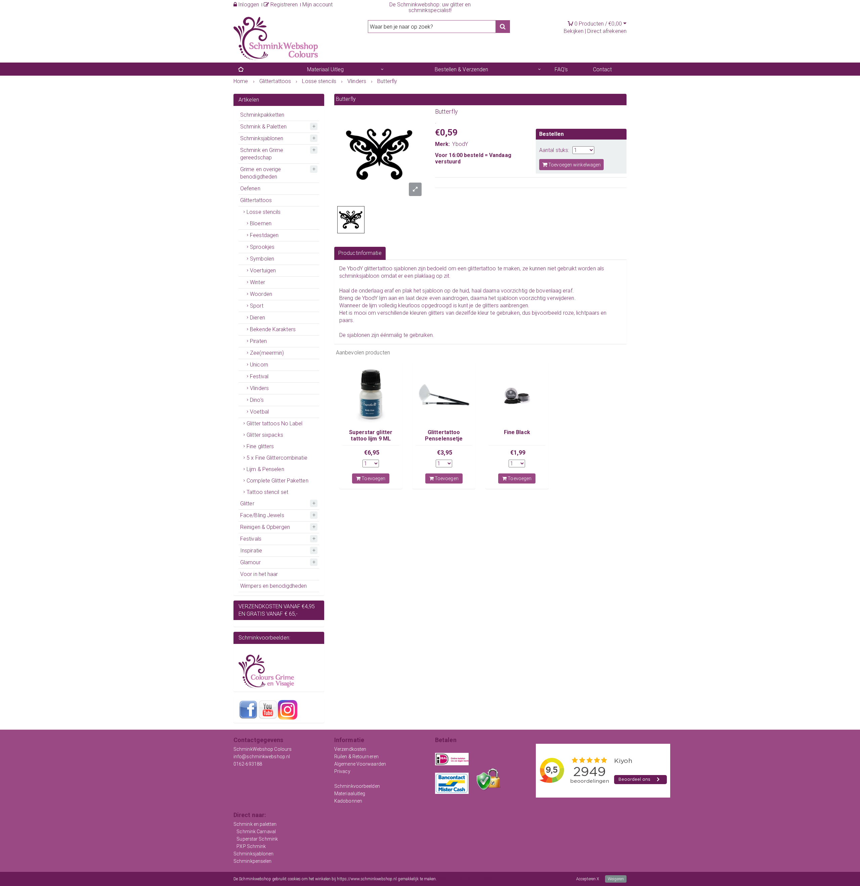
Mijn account (317, 4)
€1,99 (518, 452)
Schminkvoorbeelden (357, 786)
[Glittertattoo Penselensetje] (444, 395)
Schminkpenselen (252, 861)
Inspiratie (251, 550)
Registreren (283, 4)
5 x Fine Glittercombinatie (277, 458)
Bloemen (260, 223)
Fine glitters (260, 446)
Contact (602, 69)
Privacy (342, 771)
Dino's (257, 400)
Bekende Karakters (273, 329)
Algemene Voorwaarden (360, 764)
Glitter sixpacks (265, 435)
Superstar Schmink (257, 839)
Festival (259, 376)
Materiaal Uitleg (325, 69)
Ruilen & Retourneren (356, 756)
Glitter (247, 503)
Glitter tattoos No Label (274, 423)
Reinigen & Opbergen (265, 527)
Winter (257, 282)
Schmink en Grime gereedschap (262, 154)
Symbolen (262, 259)
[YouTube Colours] (267, 709)
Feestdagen (264, 235)
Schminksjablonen (262, 138)
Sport (256, 306)
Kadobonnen (348, 801)
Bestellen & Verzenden (461, 69)
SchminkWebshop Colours (262, 749)
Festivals (250, 539)
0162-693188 (247, 764)
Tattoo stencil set (267, 492)
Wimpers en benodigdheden (273, 586)
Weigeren (616, 879)
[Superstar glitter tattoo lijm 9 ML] (371, 395)
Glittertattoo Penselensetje (444, 435)
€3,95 (445, 452)
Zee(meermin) (267, 353)
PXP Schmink (251, 846)
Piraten (258, 341)
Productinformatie (360, 253)
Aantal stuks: (554, 150)
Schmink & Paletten (263, 126)
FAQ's (561, 69)
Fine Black (517, 432)
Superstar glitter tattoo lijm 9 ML (370, 435)
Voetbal (259, 412)
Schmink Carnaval (256, 831)
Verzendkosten (350, 749)
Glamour (250, 562)
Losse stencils (264, 212)
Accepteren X (587, 879)
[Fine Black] (517, 395)
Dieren (257, 317)
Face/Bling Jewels (262, 515)
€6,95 (372, 452)
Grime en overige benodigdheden (260, 173)
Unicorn (259, 364)
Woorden (261, 294)
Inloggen (248, 4)
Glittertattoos (256, 200)
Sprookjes (262, 247)
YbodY (460, 144)
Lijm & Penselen (265, 469)
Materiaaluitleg (350, 793)
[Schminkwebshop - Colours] (275, 38)
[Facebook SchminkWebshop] (248, 709)
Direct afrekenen (607, 31)
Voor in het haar (259, 574)
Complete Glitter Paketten (277, 480)
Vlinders (259, 388)
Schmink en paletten (254, 824)
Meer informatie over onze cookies (467, 879)
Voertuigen (263, 270)
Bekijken (574, 31)
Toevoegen (372, 478)
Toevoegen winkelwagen (574, 164)
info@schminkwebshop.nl (261, 756)
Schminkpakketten (262, 115)
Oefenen (250, 188)
